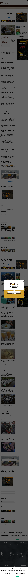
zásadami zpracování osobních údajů (15, 295)
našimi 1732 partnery (5, 568)
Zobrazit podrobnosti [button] (12, 576)
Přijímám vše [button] (17, 576)
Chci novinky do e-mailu (14, 293)
